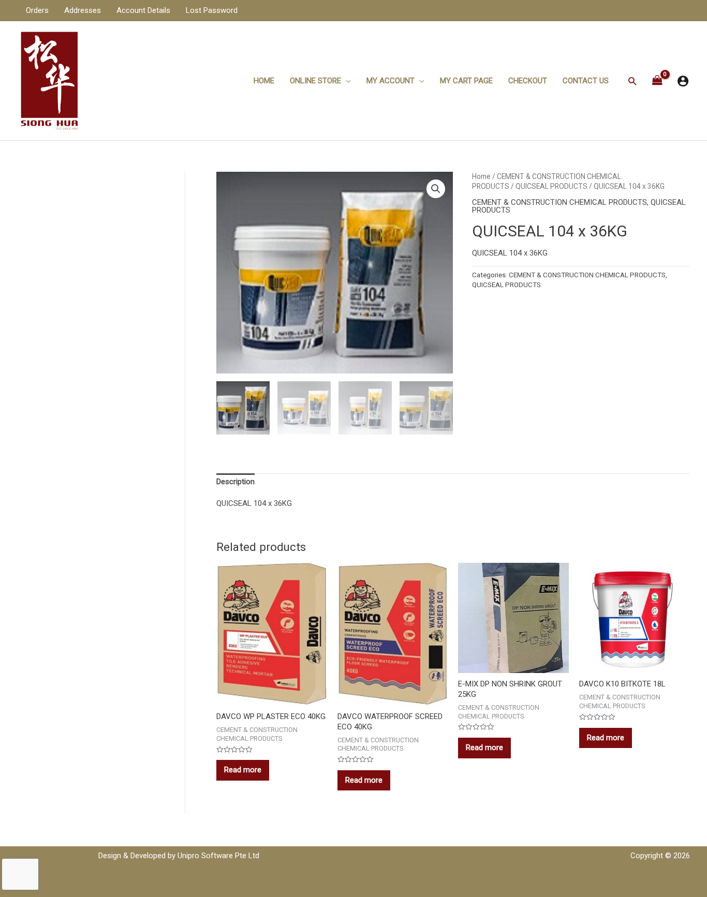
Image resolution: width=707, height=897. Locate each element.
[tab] (235, 482)
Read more (242, 769)
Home (264, 80)
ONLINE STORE (315, 80)
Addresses (82, 10)
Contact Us (586, 80)
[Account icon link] (683, 81)
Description (235, 481)
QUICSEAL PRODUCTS (551, 186)
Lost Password (212, 10)
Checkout (527, 80)
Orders (37, 10)
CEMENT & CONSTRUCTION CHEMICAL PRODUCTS (559, 202)
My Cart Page (466, 80)
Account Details (143, 10)
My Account (390, 80)
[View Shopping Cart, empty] (657, 81)
